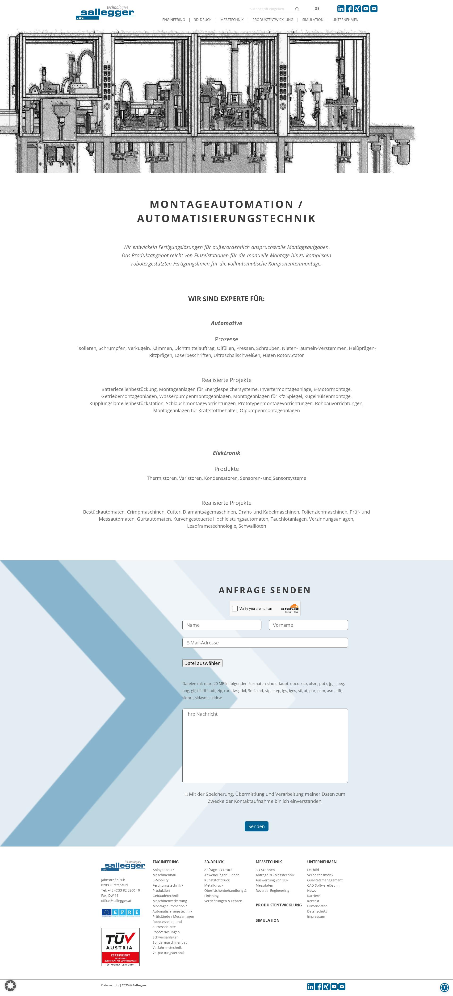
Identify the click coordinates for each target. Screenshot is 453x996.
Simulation (312, 19)
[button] (10, 985)
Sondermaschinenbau (170, 942)
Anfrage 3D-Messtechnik (275, 875)
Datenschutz (317, 911)
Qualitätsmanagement (325, 880)
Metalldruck (213, 885)
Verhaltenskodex (320, 875)
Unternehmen (345, 19)
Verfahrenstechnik (167, 947)
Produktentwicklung (272, 19)
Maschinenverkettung (170, 901)
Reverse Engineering (272, 890)
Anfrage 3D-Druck (218, 869)
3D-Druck (202, 19)
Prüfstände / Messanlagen (173, 916)
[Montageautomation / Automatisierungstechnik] (226, 98)
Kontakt (313, 901)
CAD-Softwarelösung (323, 885)
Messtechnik (231, 19)
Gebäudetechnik (166, 895)
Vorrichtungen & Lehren (223, 901)
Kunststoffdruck (217, 880)
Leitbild (313, 869)
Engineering (173, 19)
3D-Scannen (265, 869)
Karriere (313, 895)
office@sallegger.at (116, 900)
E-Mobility (160, 880)
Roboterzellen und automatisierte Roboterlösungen (167, 926)
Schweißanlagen (166, 937)
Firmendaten (317, 906)
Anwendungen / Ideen (221, 875)
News (311, 890)
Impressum (316, 916)
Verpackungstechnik (169, 952)
